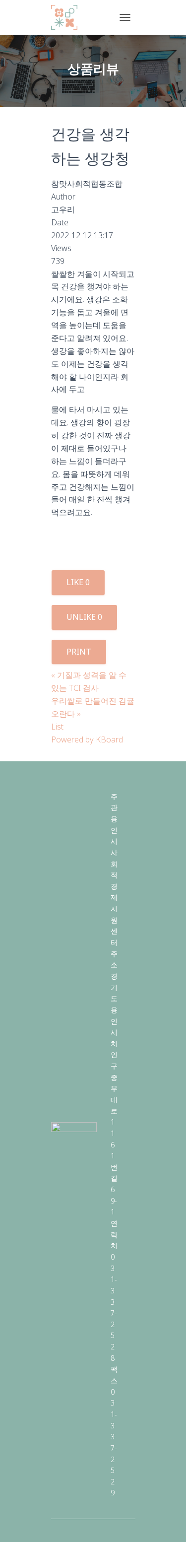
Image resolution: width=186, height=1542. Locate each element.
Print (78, 651)
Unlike (84, 616)
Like (78, 582)
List (57, 726)
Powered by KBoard (87, 739)
